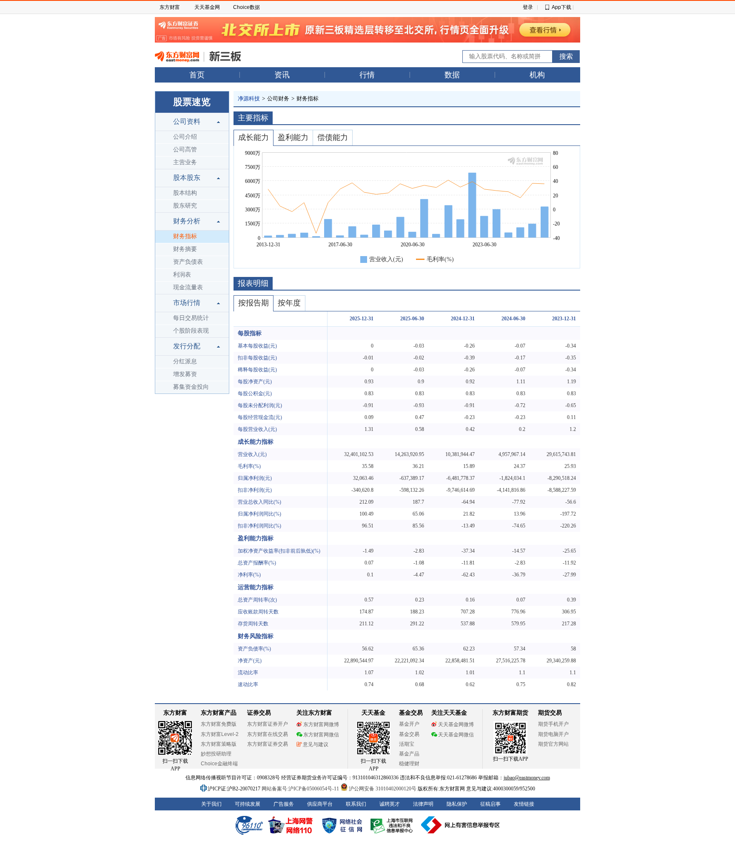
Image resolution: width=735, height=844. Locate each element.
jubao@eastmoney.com (527, 778)
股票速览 (192, 102)
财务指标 (185, 236)
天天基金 (373, 713)
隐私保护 (457, 804)
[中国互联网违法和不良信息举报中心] (460, 824)
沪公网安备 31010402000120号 (382, 789)
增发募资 (185, 374)
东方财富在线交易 (267, 734)
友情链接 (524, 804)
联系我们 (356, 804)
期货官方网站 (553, 744)
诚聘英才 (389, 804)
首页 (197, 75)
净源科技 (249, 98)
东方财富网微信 (321, 735)
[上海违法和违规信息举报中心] (393, 824)
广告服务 (283, 804)
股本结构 (185, 193)
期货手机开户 (553, 724)
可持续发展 (247, 804)
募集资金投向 (191, 387)
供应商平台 (320, 804)
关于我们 (211, 804)
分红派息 (185, 361)
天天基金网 (207, 7)
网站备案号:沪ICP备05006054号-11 (301, 789)
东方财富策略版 (218, 744)
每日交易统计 (191, 318)
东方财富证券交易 (267, 744)
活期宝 (406, 744)
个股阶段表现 (191, 331)
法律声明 (423, 804)
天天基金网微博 (456, 724)
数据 (452, 75)
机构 (537, 75)
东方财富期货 (510, 713)
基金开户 (409, 724)
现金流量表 (188, 287)
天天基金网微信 (456, 735)
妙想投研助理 (216, 754)
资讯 (282, 75)
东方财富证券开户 (267, 724)
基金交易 (409, 734)
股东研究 (185, 205)
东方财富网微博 (321, 724)
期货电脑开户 (553, 734)
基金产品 (409, 754)
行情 (367, 75)
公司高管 (185, 149)
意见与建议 (315, 744)
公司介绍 (185, 137)
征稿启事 (490, 804)
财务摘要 (185, 249)
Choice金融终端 (219, 764)
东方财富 (170, 7)
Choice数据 (246, 7)
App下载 (561, 7)
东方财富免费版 (218, 724)
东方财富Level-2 (220, 734)
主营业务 (185, 162)
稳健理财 (409, 764)
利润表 (182, 274)
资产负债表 (188, 262)
